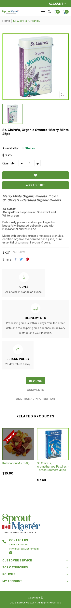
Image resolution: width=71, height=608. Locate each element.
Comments (35, 389)
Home (6, 20)
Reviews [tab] (35, 381)
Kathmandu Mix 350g (16, 463)
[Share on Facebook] (16, 259)
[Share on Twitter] (21, 259)
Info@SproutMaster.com (24, 548)
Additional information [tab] (35, 398)
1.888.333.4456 (18, 544)
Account (56, 3)
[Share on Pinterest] (27, 259)
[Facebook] (10, 552)
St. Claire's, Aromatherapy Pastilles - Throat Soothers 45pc (53, 466)
